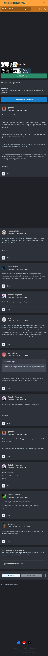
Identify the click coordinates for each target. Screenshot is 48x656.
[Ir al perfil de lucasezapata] (4, 496)
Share (11, 575)
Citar (8, 174)
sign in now (6, 555)
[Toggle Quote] (5, 362)
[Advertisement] (24, 36)
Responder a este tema (24, 100)
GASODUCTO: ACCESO (24, 76)
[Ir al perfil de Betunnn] (4, 525)
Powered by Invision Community (24, 653)
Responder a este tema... (15, 564)
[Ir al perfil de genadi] (4, 109)
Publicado (18, 110)
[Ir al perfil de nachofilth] (4, 354)
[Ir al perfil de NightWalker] (4, 268)
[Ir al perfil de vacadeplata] (4, 232)
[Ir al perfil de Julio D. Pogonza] (4, 296)
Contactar (24, 648)
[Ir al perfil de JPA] (4, 319)
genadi (6, 88)
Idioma (14, 648)
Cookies (33, 648)
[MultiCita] (3, 173)
